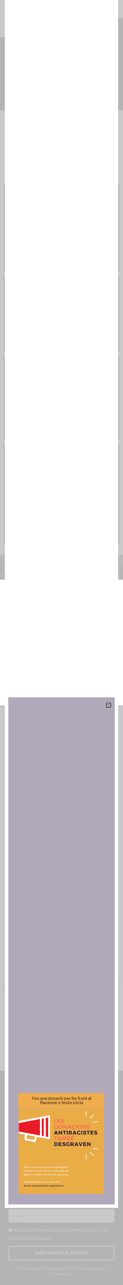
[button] (114, 597)
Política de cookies (22, 697)
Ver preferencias (61, 686)
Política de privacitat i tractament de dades (77, 697)
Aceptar (61, 654)
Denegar (62, 670)
